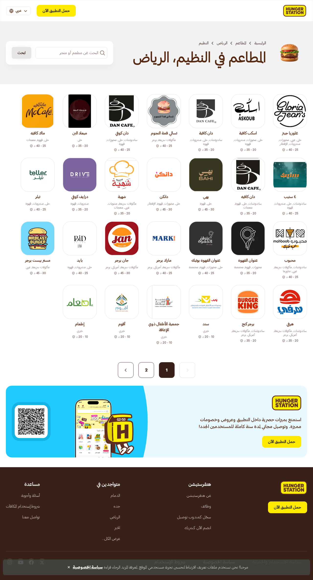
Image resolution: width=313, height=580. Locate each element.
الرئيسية (260, 43)
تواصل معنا (31, 517)
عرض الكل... (111, 539)
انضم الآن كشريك (197, 528)
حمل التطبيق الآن (56, 11)
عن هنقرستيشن (199, 496)
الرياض (222, 43)
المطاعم (240, 43)
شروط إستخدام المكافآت (23, 506)
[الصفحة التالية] (126, 370)
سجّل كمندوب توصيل (194, 517)
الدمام (115, 496)
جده (116, 506)
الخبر (117, 528)
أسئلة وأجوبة (30, 496)
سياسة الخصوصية (88, 567)
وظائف (206, 506)
